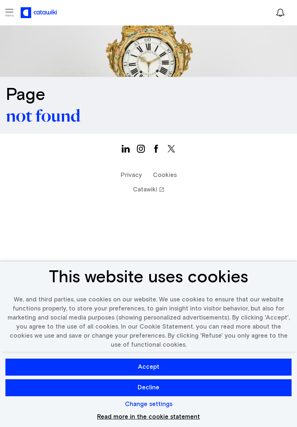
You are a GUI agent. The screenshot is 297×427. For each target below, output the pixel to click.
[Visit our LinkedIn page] (125, 150)
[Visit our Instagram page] (140, 150)
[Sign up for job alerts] (280, 13)
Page (25, 95)
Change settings (148, 404)
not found (43, 116)
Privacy (131, 175)
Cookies (165, 175)
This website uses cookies (148, 277)
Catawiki (145, 190)
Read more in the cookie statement (148, 417)
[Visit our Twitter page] (171, 150)
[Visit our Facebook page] (156, 150)
